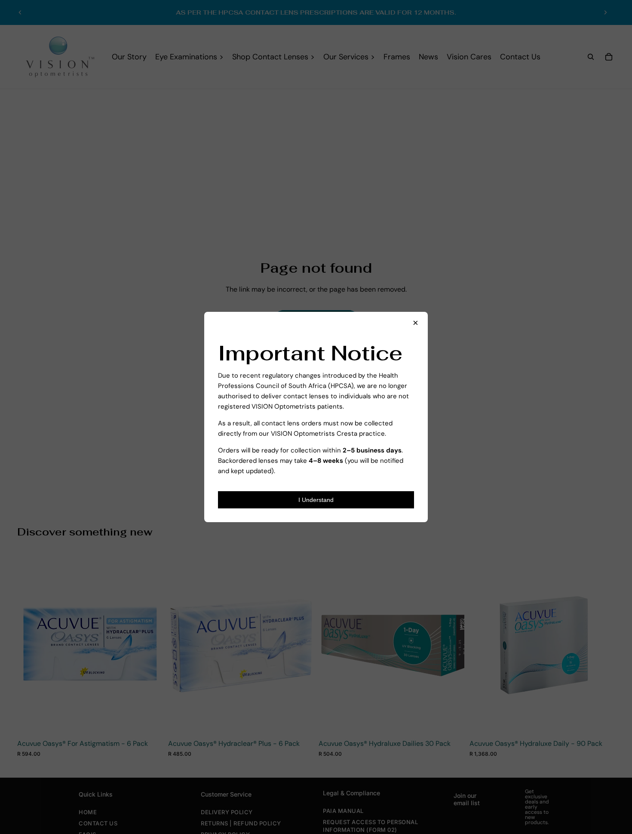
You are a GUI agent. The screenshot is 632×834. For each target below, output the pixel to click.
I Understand (316, 499)
